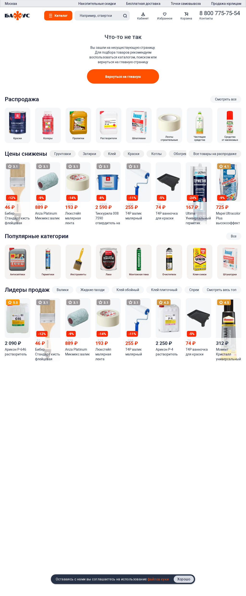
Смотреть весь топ (221, 290)
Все (233, 236)
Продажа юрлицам (226, 4)
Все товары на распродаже (214, 154)
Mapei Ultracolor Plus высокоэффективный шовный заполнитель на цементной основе (228, 218)
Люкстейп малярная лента (73, 218)
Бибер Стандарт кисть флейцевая (17, 218)
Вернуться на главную (123, 76)
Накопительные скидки (97, 4)
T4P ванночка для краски (167, 215)
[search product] (125, 15)
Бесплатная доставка (143, 4)
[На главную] (17, 15)
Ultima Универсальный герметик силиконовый (198, 218)
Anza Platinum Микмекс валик (47, 215)
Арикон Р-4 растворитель (167, 352)
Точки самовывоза (186, 4)
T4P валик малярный (133, 215)
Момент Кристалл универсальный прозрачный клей (228, 354)
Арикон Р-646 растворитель (16, 352)
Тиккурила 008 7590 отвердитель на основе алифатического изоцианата (107, 218)
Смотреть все (225, 99)
